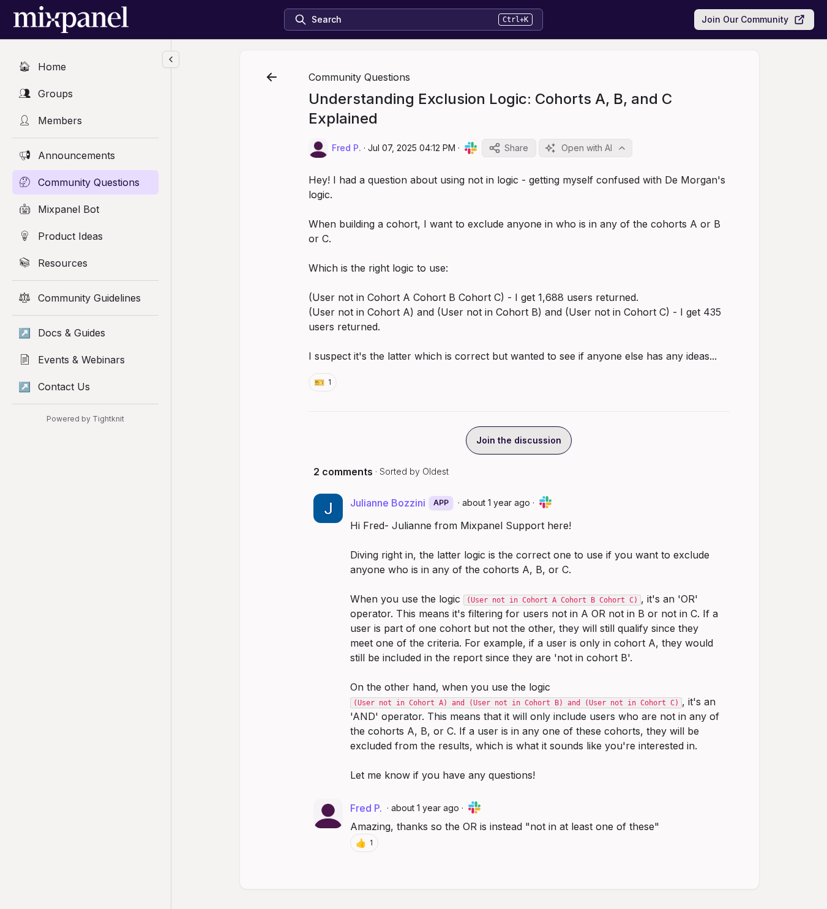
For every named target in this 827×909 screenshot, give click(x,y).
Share (516, 148)
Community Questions (359, 77)
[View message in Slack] (470, 148)
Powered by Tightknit (85, 418)
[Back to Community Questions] (272, 77)
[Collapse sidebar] (170, 59)
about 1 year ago (496, 502)
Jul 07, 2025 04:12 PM (411, 148)
